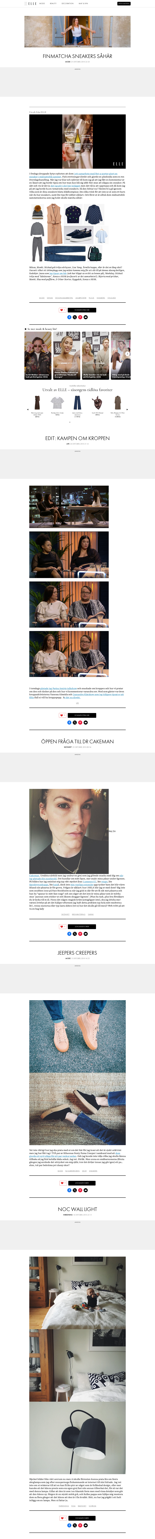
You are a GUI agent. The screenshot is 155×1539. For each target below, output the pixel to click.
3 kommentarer (82, 1518)
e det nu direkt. (72, 697)
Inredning (68, 1215)
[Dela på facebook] (69, 317)
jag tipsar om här (58, 273)
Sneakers (101, 298)
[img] (62, 310)
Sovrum (92, 1506)
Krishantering (78, 914)
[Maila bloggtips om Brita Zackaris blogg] (86, 317)
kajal (55, 884)
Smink (91, 914)
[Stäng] (122, 160)
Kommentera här (82, 310)
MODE (42, 4)
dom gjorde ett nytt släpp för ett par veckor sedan (74, 1154)
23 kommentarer (82, 927)
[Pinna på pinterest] (80, 317)
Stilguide (112, 298)
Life (67, 444)
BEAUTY (53, 4)
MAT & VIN (83, 4)
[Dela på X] (75, 317)
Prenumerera (123, 3)
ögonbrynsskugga (38, 884)
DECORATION (68, 4)
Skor (84, 1171)
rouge (104, 881)
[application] (77, 141)
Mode (67, 62)
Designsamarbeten (64, 298)
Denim (50, 298)
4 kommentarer (82, 1183)
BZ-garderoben (72, 1171)
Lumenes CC (89, 881)
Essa (73, 1506)
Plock (91, 298)
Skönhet (68, 747)
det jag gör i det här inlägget (66, 185)
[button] (37, 356)
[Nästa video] (127, 353)
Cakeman (34, 875)
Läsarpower (80, 298)
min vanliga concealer (81, 884)
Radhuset (82, 1506)
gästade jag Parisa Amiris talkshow (58, 688)
